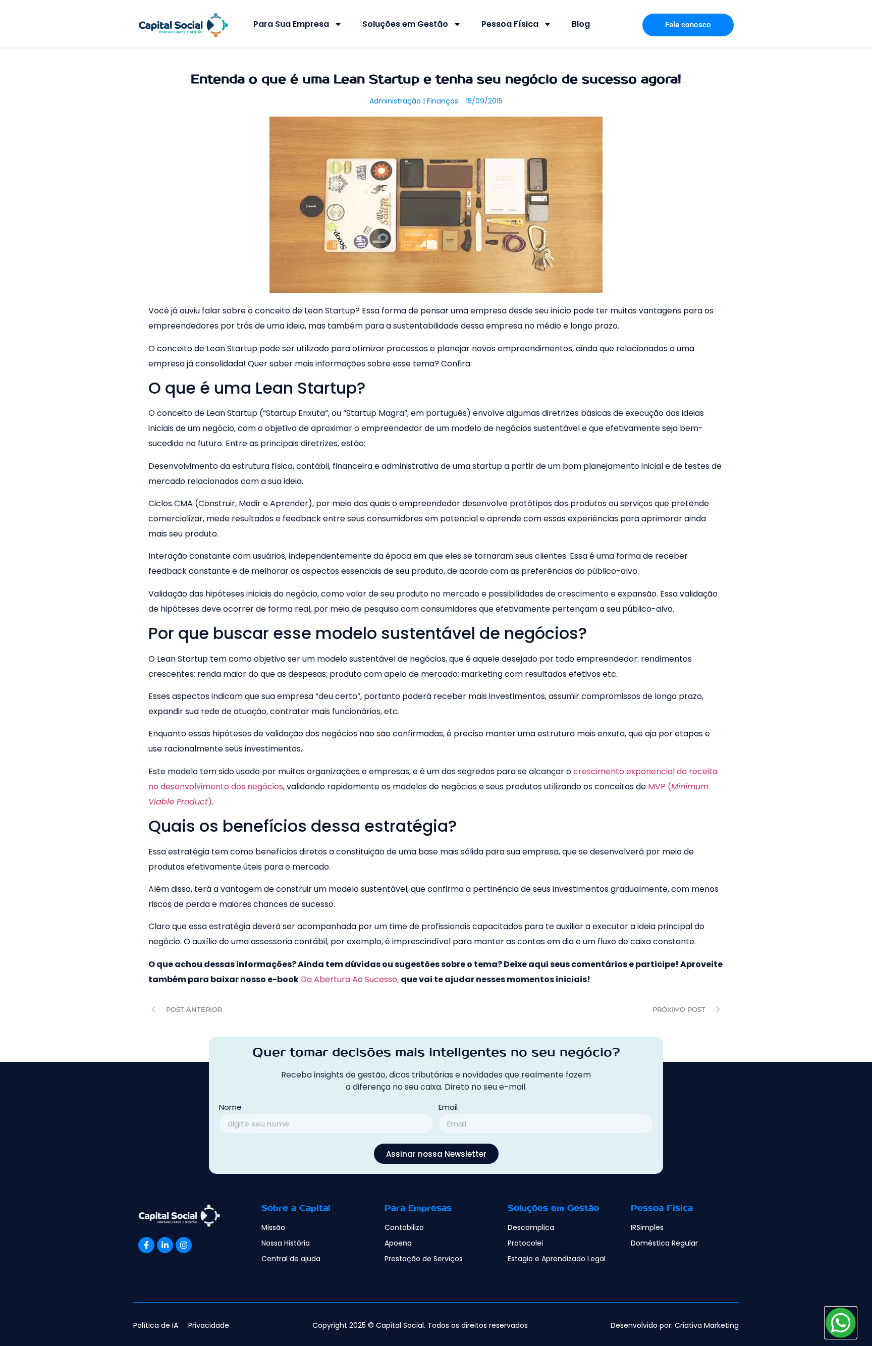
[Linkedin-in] (165, 1245)
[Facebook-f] (146, 1245)
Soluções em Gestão (405, 24)
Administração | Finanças (413, 101)
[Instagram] (184, 1245)
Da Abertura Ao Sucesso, (350, 979)
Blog (581, 24)
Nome (230, 1107)
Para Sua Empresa (291, 24)
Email (448, 1107)
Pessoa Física (509, 24)
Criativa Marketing (707, 1325)
